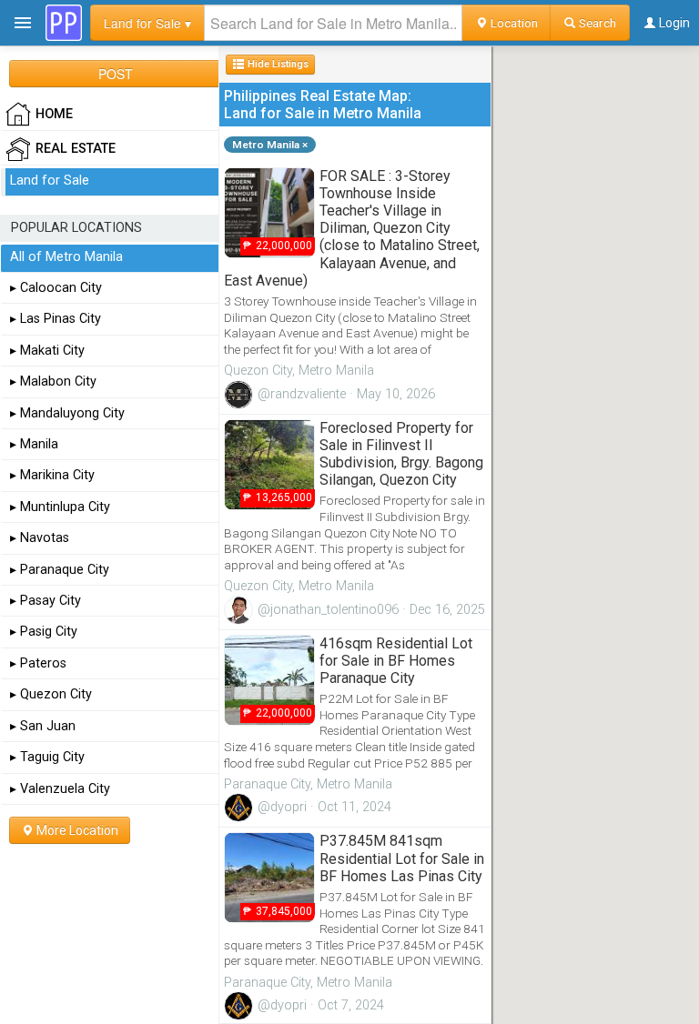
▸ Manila (34, 444)
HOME (54, 114)
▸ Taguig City (47, 757)
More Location (76, 830)
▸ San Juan (43, 726)
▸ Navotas (39, 538)
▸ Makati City (47, 350)
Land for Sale (49, 180)
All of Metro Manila (66, 257)
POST (115, 74)
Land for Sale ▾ (147, 23)
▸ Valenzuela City (60, 789)
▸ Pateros (38, 663)
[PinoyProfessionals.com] (64, 22)
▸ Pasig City (43, 631)
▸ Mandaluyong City (67, 413)
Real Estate (75, 148)
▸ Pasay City (45, 600)
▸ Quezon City (51, 694)
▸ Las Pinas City (55, 318)
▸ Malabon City (53, 381)
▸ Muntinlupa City (60, 507)
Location (513, 22)
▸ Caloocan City (56, 288)
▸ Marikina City (52, 475)
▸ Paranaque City (59, 569)
